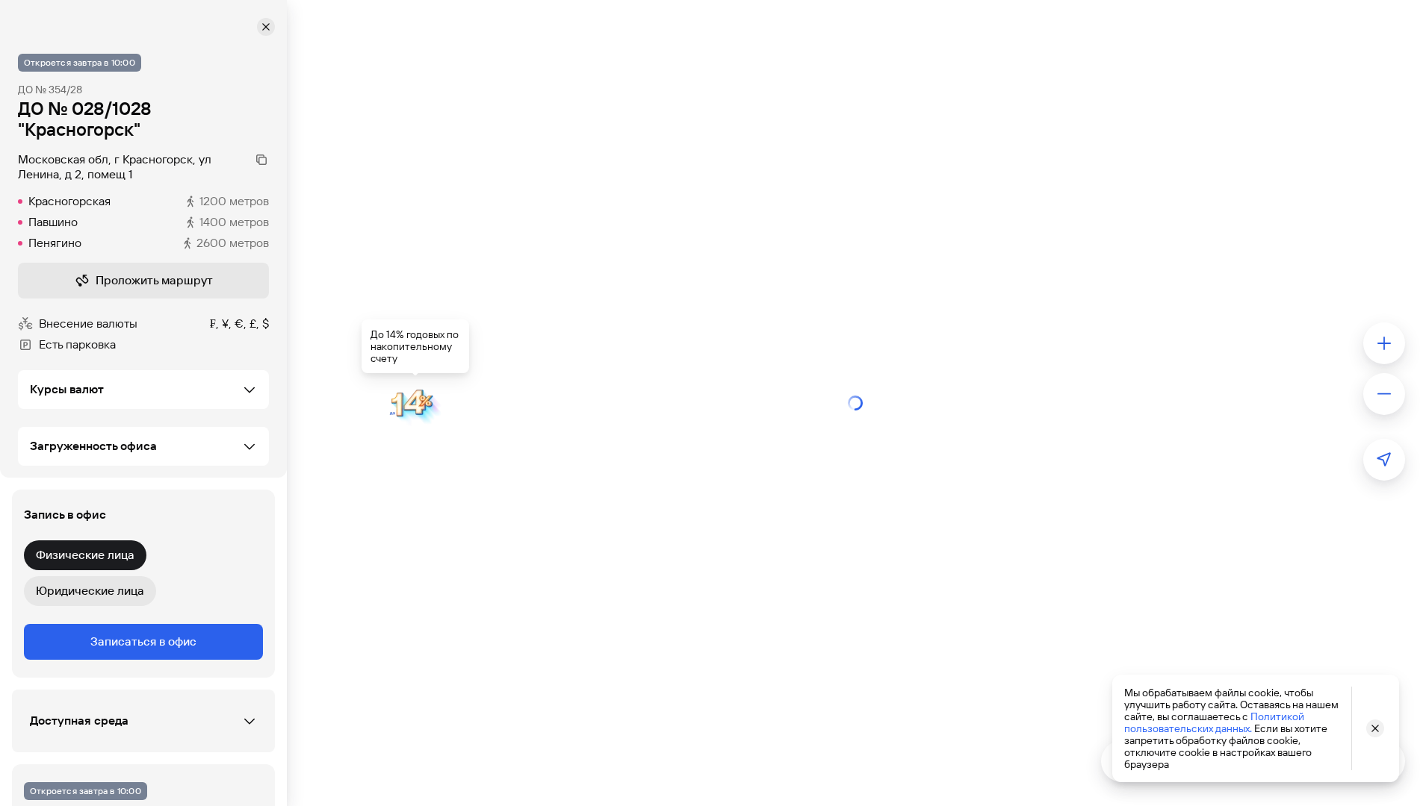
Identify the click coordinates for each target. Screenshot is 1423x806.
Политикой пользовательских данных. (1214, 722)
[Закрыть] (266, 27)
